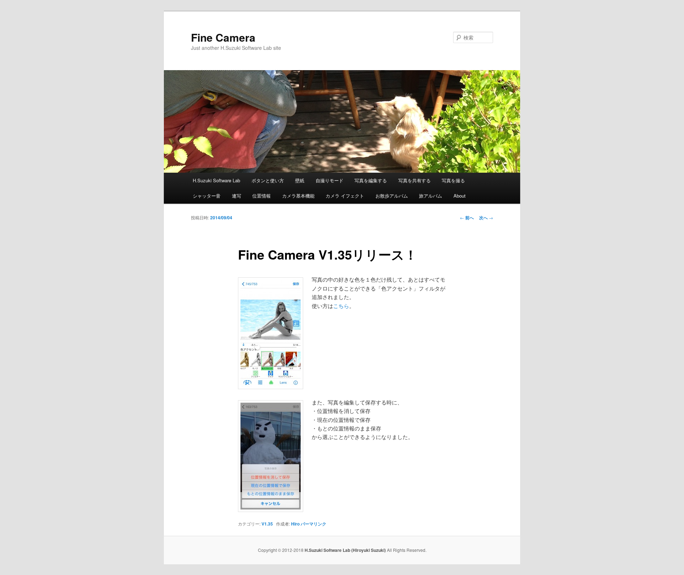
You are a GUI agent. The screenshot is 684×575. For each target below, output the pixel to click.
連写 (236, 195)
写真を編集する (370, 180)
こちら (341, 305)
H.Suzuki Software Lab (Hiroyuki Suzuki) (346, 550)
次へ (486, 217)
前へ (467, 217)
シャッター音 (207, 195)
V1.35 (267, 524)
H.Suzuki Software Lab (216, 180)
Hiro (295, 524)
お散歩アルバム (391, 195)
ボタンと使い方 (268, 180)
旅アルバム (430, 195)
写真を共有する (414, 180)
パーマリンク (313, 524)
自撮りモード (329, 180)
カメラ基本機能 (298, 195)
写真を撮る (453, 180)
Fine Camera (223, 37)
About (460, 195)
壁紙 (299, 180)
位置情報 (261, 195)
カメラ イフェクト (345, 195)
